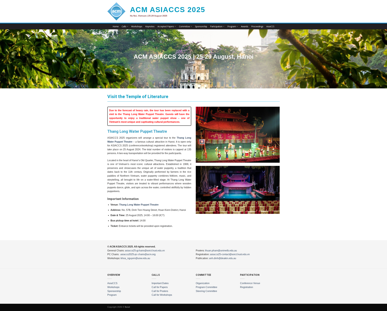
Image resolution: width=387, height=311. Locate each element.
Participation (216, 26)
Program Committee (206, 287)
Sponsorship (201, 26)
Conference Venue (250, 283)
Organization (203, 283)
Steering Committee (206, 291)
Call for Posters (160, 291)
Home (116, 26)
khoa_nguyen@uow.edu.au (135, 258)
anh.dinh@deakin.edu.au (222, 258)
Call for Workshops (162, 295)
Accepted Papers (166, 26)
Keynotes (149, 26)
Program (231, 26)
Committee (184, 26)
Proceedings (257, 26)
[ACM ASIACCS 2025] (116, 11)
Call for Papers (160, 287)
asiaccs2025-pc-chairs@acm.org (138, 254)
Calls (124, 26)
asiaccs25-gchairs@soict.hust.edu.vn (145, 250)
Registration (246, 287)
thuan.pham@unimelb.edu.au (221, 250)
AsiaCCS (270, 26)
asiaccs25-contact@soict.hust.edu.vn (230, 254)
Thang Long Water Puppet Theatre (139, 204)
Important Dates (160, 283)
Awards (244, 26)
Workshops (136, 26)
